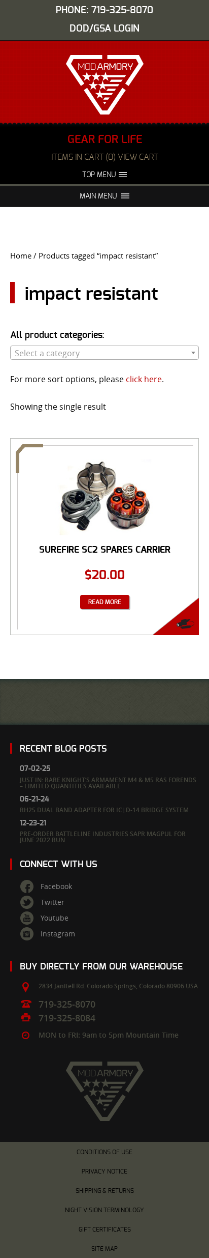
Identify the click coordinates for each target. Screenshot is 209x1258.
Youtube (54, 918)
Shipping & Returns (105, 1191)
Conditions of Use (104, 1152)
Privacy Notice (104, 1171)
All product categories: (57, 335)
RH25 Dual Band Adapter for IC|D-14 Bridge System (104, 810)
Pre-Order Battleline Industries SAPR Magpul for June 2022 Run (103, 837)
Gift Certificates (105, 1229)
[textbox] (104, 353)
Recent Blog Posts (63, 749)
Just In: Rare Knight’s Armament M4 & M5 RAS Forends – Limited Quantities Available (108, 783)
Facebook (56, 886)
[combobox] (104, 353)
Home (20, 256)
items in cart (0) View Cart (104, 157)
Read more (104, 602)
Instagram (58, 933)
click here (144, 379)
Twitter (52, 902)
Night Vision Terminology (104, 1210)
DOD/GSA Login (104, 29)
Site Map (104, 1249)
